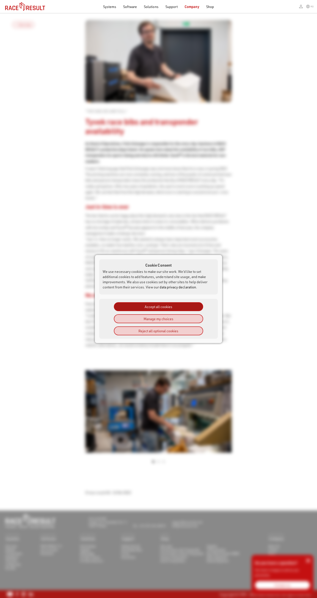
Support (171, 6)
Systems (109, 6)
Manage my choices (158, 318)
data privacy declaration (178, 287)
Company (192, 6)
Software (130, 6)
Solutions (151, 6)
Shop (210, 6)
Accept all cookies (158, 306)
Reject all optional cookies (158, 331)
